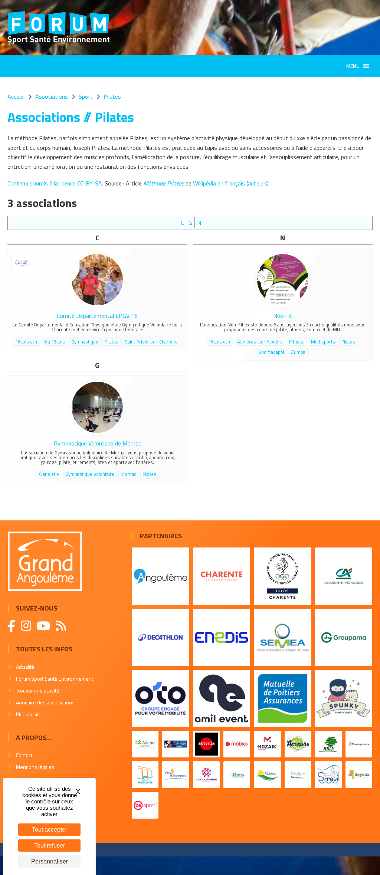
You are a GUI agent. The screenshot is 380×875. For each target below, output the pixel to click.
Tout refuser (49, 845)
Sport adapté (271, 352)
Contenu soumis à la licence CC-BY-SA (54, 183)
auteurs (257, 183)
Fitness (297, 341)
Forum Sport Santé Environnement (54, 678)
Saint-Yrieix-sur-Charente (151, 341)
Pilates (111, 341)
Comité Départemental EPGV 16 (97, 315)
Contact (24, 755)
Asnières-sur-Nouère (260, 341)
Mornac (128, 474)
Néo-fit (282, 315)
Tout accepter (49, 829)
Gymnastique (84, 341)
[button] (353, 66)
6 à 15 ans (54, 341)
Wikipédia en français (219, 183)
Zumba (298, 352)
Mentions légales (35, 767)
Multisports (323, 341)
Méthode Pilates (163, 183)
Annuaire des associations (45, 702)
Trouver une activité (37, 690)
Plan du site (29, 714)
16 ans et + (26, 341)
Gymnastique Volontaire (89, 474)
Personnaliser (49, 861)
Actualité (25, 667)
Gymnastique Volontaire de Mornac (97, 443)
